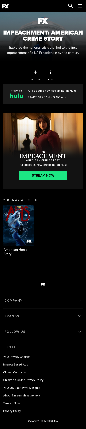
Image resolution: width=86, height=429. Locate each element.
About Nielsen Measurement (21, 395)
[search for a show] (70, 6)
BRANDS (11, 316)
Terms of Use (11, 403)
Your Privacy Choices (16, 357)
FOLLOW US (15, 331)
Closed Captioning (15, 372)
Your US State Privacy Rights (21, 388)
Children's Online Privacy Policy (23, 380)
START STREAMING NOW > (47, 97)
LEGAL (10, 347)
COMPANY (13, 300)
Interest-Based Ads (15, 364)
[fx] (5, 7)
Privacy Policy (12, 411)
